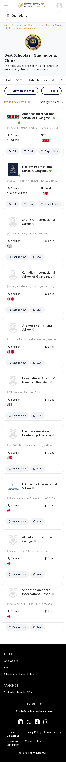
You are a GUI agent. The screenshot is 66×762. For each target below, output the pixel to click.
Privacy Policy (33, 732)
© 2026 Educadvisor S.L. (33, 753)
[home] (5, 25)
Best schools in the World (19, 692)
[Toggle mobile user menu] (59, 5)
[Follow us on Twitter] (29, 721)
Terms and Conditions (12, 742)
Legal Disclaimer (13, 733)
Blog (6, 667)
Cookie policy (33, 741)
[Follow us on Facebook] (37, 721)
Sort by (44, 102)
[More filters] (61, 80)
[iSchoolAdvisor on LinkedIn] (20, 721)
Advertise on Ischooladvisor (20, 674)
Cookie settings (53, 732)
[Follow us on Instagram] (45, 721)
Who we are (11, 661)
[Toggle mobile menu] (6, 5)
